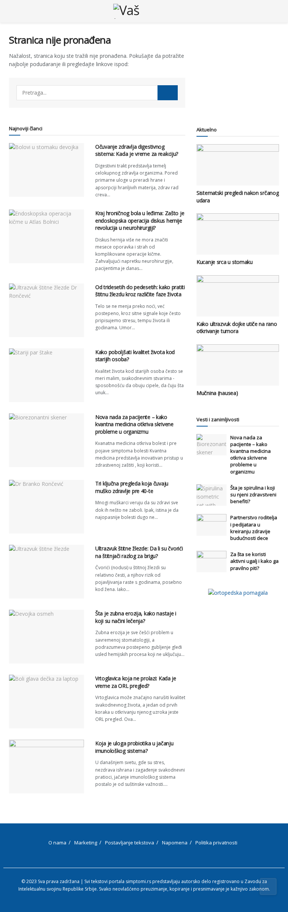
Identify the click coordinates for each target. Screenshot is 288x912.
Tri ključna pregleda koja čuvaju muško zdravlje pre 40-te (131, 487)
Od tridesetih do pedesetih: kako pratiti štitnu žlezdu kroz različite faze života (140, 290)
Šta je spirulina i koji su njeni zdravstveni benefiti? (253, 494)
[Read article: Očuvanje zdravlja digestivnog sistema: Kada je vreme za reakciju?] (46, 170)
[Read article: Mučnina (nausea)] (237, 365)
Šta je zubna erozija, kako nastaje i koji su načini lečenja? (135, 617)
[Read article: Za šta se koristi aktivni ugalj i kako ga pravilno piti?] (211, 561)
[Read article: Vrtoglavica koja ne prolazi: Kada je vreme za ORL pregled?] (46, 701)
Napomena (175, 842)
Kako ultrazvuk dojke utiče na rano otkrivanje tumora (236, 327)
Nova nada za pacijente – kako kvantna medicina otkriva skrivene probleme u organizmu (134, 424)
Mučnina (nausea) (217, 392)
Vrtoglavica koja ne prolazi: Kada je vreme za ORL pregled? (135, 682)
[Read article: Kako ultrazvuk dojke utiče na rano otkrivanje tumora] (237, 296)
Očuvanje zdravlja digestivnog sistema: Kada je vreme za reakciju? (136, 150)
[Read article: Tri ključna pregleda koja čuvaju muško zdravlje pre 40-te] (46, 507)
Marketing (85, 842)
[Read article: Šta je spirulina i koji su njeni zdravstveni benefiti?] (211, 495)
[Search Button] (276, 11)
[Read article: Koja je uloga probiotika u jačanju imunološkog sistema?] (46, 766)
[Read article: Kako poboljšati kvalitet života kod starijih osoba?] (46, 375)
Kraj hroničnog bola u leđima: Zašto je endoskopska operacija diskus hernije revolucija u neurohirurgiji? (139, 220)
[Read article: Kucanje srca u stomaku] (237, 234)
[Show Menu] (12, 11)
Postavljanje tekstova (129, 842)
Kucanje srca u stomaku (224, 261)
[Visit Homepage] (144, 11)
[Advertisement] (237, 71)
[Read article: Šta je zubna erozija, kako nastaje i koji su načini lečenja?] (46, 636)
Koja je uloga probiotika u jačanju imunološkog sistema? (134, 747)
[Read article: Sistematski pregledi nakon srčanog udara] (237, 164)
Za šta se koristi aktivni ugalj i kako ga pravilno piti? (254, 561)
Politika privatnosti (216, 842)
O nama (57, 842)
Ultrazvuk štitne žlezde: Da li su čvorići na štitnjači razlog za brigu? (139, 552)
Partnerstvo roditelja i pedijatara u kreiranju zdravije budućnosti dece (253, 527)
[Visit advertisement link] (237, 592)
